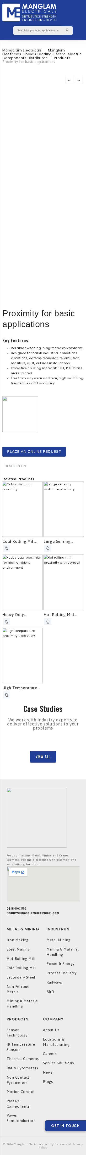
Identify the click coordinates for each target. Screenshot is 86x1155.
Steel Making (18, 949)
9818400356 (17, 908)
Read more (6, 548)
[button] (43, 757)
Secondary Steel (21, 977)
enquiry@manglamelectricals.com (33, 913)
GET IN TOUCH (65, 1125)
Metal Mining (58, 940)
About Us (51, 1030)
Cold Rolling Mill (21, 968)
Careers (50, 1054)
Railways (54, 982)
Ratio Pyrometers (22, 1068)
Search (67, 30)
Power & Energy (61, 964)
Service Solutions (58, 1063)
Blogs (48, 1082)
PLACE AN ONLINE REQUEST (34, 451)
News (48, 1072)
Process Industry (62, 973)
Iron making (18, 940)
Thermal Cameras (23, 1059)
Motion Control (21, 1092)
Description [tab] (15, 466)
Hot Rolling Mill (21, 959)
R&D (50, 992)
